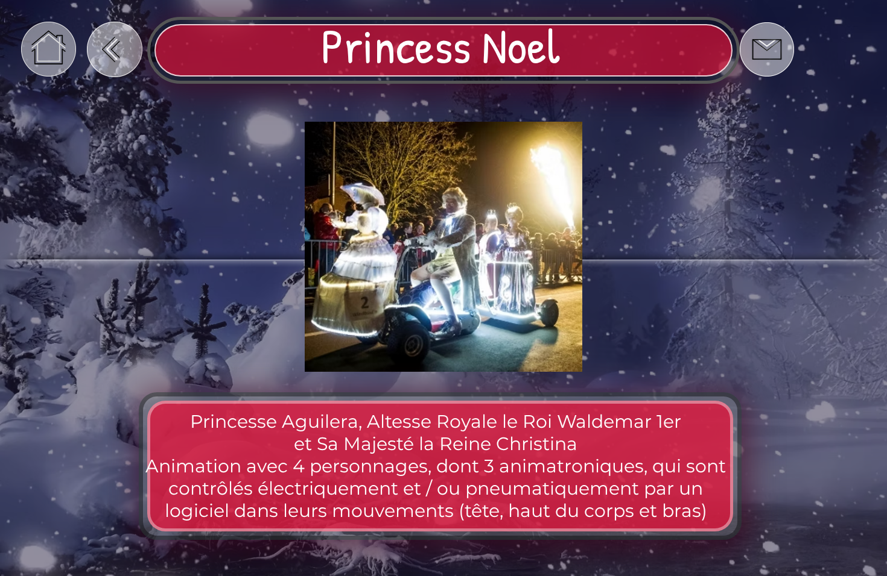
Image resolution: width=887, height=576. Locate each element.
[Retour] (114, 49)
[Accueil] (48, 49)
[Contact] (766, 49)
